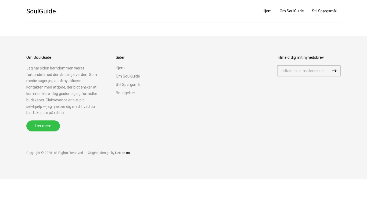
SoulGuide (41, 11)
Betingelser (125, 93)
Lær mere (43, 126)
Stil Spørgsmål (324, 11)
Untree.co (122, 153)
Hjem (267, 11)
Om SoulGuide (292, 11)
